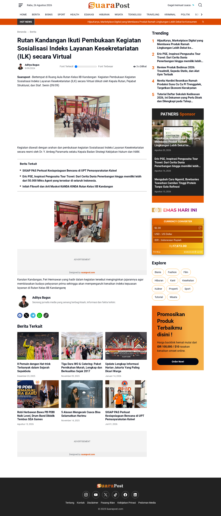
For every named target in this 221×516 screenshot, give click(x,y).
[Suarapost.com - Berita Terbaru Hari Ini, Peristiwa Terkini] (110, 5)
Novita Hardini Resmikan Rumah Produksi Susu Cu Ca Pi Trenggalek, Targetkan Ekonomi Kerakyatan (179, 84)
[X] (26, 315)
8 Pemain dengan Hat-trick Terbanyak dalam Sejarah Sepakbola (34, 367)
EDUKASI (89, 14)
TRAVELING (153, 14)
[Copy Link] (46, 315)
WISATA (119, 14)
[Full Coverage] (178, 199)
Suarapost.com (115, 509)
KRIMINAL (170, 14)
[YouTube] (95, 494)
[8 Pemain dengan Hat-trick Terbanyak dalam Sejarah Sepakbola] (38, 346)
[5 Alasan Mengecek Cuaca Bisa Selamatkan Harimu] (82, 394)
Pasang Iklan (108, 502)
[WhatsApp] (39, 315)
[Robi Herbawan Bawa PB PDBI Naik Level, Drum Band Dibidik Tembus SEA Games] (38, 394)
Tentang (69, 502)
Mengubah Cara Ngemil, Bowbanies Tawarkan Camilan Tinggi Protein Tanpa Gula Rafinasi (177, 183)
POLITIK (185, 14)
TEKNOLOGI (134, 14)
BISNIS (48, 14)
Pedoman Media (147, 502)
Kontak (81, 502)
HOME (23, 14)
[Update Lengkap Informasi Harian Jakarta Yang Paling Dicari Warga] (126, 346)
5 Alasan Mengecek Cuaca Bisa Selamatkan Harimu (80, 414)
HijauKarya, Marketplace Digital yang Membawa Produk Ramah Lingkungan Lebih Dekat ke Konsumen (129, 21)
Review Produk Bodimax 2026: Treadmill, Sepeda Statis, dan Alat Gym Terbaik (178, 71)
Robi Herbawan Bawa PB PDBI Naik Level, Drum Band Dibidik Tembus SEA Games (36, 416)
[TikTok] (115, 494)
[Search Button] (200, 5)
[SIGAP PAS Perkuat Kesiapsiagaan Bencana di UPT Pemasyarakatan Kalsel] (126, 394)
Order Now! (178, 361)
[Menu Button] (20, 5)
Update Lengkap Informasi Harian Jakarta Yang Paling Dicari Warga (122, 367)
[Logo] (110, 486)
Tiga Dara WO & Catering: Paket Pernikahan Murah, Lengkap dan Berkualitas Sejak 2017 (81, 367)
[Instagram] (86, 494)
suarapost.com (88, 272)
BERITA (36, 14)
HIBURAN (104, 14)
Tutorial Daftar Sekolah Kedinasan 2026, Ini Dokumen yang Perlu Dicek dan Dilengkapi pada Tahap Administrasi (179, 98)
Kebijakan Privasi (126, 502)
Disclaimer (92, 502)
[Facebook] (19, 315)
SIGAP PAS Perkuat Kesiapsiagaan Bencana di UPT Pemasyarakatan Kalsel (69, 170)
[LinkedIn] (135, 494)
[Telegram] (33, 315)
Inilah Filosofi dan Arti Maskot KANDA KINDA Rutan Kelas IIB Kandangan (67, 186)
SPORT (61, 14)
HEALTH (74, 14)
